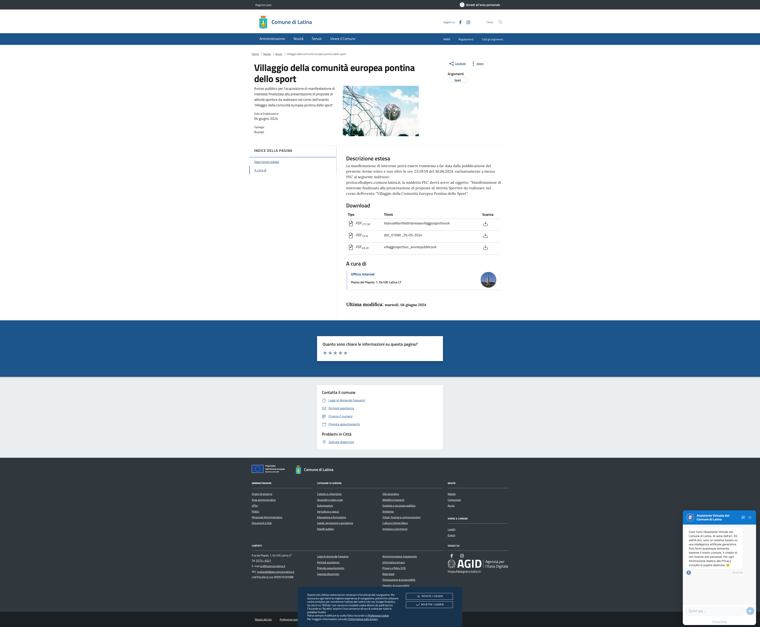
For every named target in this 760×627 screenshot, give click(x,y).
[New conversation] (743, 517)
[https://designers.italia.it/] (478, 564)
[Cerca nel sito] (500, 22)
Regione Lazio (263, 5)
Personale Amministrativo (267, 517)
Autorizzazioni (325, 505)
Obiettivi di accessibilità (395, 585)
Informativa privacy (393, 562)
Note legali (388, 574)
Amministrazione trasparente (399, 556)
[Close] (750, 517)
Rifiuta (432, 596)
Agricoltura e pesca (328, 511)
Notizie (452, 494)
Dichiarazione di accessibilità (398, 580)
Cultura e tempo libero (395, 523)
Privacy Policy (719, 621)
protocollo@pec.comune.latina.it (275, 572)
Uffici (255, 505)
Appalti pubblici (325, 529)
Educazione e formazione (331, 517)
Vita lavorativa (390, 494)
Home (255, 54)
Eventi (451, 535)
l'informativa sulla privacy (363, 619)
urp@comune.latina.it (272, 566)
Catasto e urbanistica (329, 494)
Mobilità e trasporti (393, 500)
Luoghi (451, 529)
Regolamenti (466, 39)
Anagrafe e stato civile (330, 500)
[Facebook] (459, 22)
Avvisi (278, 54)
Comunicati (454, 500)
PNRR (446, 39)
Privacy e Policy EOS (394, 568)
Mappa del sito (263, 619)
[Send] (750, 611)
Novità (267, 54)
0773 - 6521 (263, 560)
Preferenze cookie (378, 615)
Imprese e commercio (394, 529)
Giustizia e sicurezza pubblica (398, 505)
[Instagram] (467, 22)
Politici (255, 511)
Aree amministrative (264, 500)
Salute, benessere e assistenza (335, 523)
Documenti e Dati (262, 523)
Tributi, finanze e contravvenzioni (401, 517)
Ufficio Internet (363, 274)
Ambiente (388, 511)
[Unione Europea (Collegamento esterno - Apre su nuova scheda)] (269, 469)
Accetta (432, 604)
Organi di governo (262, 494)
